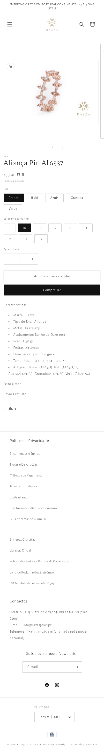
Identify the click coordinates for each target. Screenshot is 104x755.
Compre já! (52, 290)
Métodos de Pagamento (26, 475)
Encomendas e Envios (25, 453)
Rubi (34, 198)
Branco (14, 198)
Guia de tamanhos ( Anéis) (28, 519)
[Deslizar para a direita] (62, 147)
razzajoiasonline (27, 744)
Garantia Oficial (20, 550)
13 (73, 229)
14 (86, 228)
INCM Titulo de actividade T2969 (32, 583)
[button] (9, 24)
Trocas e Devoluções (23, 464)
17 (41, 238)
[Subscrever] (76, 667)
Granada (77, 198)
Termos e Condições (23, 486)
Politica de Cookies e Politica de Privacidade (39, 561)
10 (24, 228)
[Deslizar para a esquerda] (41, 147)
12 (55, 228)
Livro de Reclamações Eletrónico (32, 572)
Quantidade (11, 249)
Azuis (54, 198)
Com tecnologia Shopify (51, 744)
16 (28, 240)
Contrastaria (18, 497)
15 (13, 240)
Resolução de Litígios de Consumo (33, 508)
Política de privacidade (83, 744)
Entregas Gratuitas (22, 539)
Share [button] (12, 408)
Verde (13, 208)
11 (39, 228)
